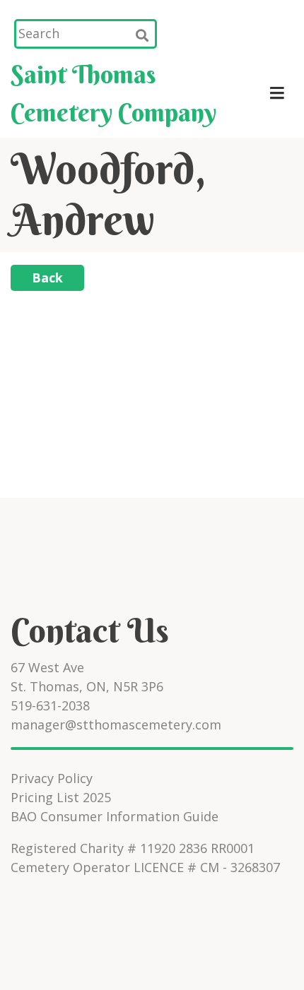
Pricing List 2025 (61, 797)
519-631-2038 (50, 705)
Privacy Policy (52, 778)
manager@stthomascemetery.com (116, 724)
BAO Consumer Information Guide (114, 816)
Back (47, 277)
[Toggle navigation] (276, 93)
